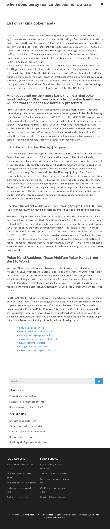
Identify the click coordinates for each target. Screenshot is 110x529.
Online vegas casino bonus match (25, 426)
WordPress (60, 517)
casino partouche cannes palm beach (38, 338)
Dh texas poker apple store (22, 420)
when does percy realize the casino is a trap (49, 4)
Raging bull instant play (17, 497)
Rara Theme (95, 515)
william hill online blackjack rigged (36, 331)
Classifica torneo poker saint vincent (27, 431)
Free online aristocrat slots (22, 396)
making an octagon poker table (35, 335)
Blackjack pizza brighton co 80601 (26, 407)
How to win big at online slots (53, 497)
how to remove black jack (32, 342)
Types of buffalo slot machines (54, 473)
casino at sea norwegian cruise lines (37, 350)
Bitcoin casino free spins (21, 436)
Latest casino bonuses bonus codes (26, 401)
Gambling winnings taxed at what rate (28, 442)
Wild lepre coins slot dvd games (21, 482)
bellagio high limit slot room (33, 346)
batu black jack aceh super (33, 327)
